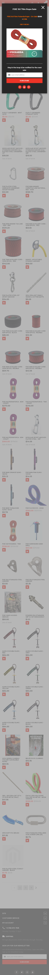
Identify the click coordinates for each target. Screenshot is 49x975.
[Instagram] (28, 87)
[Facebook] (20, 87)
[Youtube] (24, 87)
